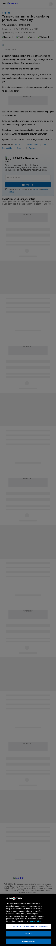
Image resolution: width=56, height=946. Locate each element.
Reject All (29, 934)
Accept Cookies (28, 941)
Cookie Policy (35, 921)
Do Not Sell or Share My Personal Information (29, 926)
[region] (28, 920)
